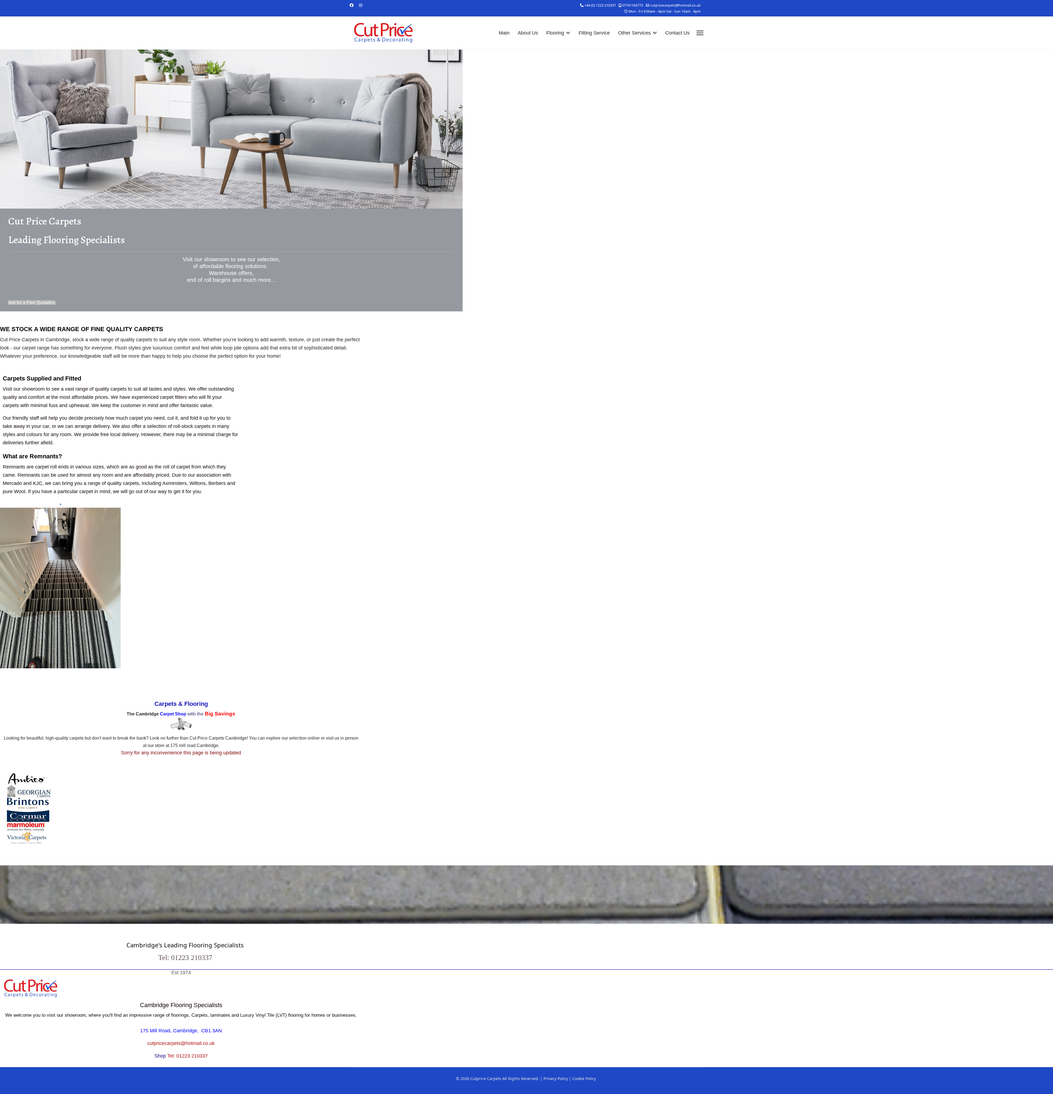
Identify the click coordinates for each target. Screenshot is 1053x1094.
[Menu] (700, 32)
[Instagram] (360, 5)
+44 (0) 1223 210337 (600, 5)
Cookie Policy (584, 1078)
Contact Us (677, 33)
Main (504, 33)
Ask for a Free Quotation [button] (31, 302)
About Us (528, 33)
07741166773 (632, 5)
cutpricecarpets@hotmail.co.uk (675, 5)
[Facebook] (351, 5)
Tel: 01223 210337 (187, 1056)
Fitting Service (594, 33)
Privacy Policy (556, 1078)
